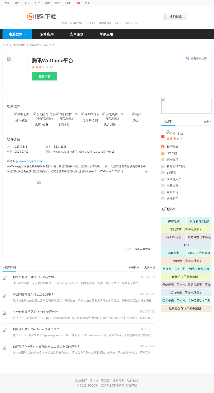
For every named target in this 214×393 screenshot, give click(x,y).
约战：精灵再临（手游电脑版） (199, 270)
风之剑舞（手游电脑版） (199, 238)
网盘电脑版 (105, 23)
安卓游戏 (76, 34)
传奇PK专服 (174, 237)
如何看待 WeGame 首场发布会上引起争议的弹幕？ (46, 346)
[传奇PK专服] (90, 114)
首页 (5, 45)
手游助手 (91, 23)
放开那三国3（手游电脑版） (174, 270)
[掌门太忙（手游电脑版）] (67, 114)
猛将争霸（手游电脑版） (186, 292)
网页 (7, 2)
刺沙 (186, 245)
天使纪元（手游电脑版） (174, 285)
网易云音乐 (131, 23)
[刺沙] (136, 114)
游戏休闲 (19, 45)
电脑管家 (172, 185)
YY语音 (171, 172)
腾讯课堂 (172, 146)
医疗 (57, 2)
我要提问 (134, 267)
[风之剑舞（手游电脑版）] (113, 114)
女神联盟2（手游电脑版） (199, 301)
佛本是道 (174, 221)
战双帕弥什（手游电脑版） (186, 308)
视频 (47, 2)
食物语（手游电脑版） (186, 276)
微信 (17, 2)
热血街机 (174, 253)
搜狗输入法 (174, 179)
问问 (67, 2)
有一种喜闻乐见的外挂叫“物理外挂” (36, 311)
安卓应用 (47, 34)
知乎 (27, 2)
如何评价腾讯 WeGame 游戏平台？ (36, 329)
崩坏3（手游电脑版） (199, 254)
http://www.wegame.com (28, 161)
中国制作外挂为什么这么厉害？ (33, 294)
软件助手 (172, 198)
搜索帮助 (118, 380)
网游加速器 (76, 23)
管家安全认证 (199, 58)
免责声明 (131, 385)
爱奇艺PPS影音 (177, 166)
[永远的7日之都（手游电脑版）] (44, 114)
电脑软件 (15, 34)
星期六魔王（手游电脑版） (199, 285)
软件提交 (133, 380)
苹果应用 (106, 34)
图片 (37, 2)
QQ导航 (172, 153)
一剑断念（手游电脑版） (186, 261)
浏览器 (105, 380)
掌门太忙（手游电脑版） (186, 229)
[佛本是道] (21, 114)
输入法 (94, 380)
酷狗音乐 (172, 159)
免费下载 (44, 76)
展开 (147, 171)
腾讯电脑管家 (142, 249)
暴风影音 (172, 192)
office (118, 23)
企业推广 (81, 380)
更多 (88, 2)
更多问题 (149, 267)
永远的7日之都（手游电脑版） (199, 222)
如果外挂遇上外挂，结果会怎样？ (35, 277)
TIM (180, 133)
